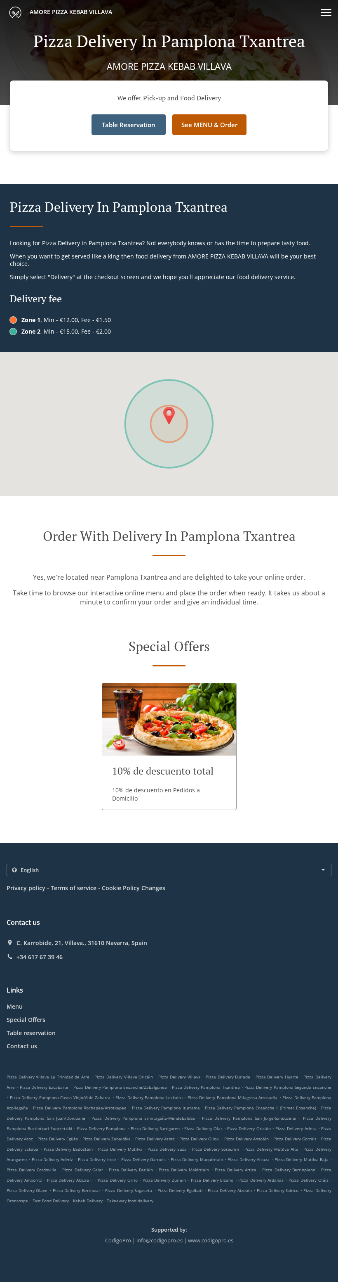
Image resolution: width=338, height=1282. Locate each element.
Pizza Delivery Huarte (277, 1077)
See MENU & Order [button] (209, 125)
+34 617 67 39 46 (39, 957)
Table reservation (31, 1033)
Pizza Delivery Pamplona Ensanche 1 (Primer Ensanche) (260, 1108)
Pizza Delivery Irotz (97, 1159)
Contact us (22, 1046)
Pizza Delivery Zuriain (164, 1180)
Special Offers (26, 1020)
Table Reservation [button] (128, 125)
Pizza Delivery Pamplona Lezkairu (149, 1097)
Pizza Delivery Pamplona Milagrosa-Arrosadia (233, 1097)
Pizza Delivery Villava (179, 1077)
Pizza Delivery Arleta (295, 1128)
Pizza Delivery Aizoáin (229, 1190)
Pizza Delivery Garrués (143, 1159)
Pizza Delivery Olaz (203, 1128)
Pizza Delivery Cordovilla (31, 1170)
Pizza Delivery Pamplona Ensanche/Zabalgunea (120, 1087)
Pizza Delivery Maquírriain (197, 1159)
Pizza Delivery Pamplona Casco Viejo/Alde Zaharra (60, 1097)
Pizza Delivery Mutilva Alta (271, 1149)
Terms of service (73, 888)
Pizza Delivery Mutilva (120, 1149)
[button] (326, 12)
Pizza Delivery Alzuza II (70, 1180)
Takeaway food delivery (130, 1201)
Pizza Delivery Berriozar (76, 1190)
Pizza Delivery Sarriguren (155, 1128)
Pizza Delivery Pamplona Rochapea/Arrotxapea (80, 1108)
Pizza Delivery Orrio (117, 1180)
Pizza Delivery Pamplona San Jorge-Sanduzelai (249, 1118)
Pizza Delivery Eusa (167, 1149)
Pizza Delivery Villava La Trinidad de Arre (48, 1077)
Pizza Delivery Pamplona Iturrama (166, 1108)
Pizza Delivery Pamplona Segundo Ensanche (287, 1087)
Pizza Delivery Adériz (52, 1159)
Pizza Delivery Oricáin (248, 1128)
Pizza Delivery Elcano (212, 1180)
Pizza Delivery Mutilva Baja (302, 1159)
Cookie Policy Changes (133, 888)
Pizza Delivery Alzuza (249, 1159)
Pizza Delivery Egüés (58, 1139)
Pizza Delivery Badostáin (68, 1149)
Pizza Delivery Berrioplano (288, 1170)
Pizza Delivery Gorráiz (295, 1139)
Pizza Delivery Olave (27, 1190)
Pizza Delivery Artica (235, 1170)
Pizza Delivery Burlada (228, 1077)
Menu (15, 1006)
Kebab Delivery (88, 1201)
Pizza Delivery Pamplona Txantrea (206, 1087)
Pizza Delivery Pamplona (101, 1128)
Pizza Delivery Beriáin (131, 1170)
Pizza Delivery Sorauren (215, 1149)
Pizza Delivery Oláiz (308, 1180)
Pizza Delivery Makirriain (184, 1170)
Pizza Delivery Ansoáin (246, 1139)
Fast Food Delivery (51, 1201)
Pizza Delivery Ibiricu (277, 1190)
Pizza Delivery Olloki (199, 1139)
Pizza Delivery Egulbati (180, 1190)
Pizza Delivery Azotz (155, 1139)
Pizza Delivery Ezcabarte (44, 1087)
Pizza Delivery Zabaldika (106, 1139)
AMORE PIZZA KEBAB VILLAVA (70, 12)
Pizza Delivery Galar (82, 1170)
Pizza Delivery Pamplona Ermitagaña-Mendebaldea (143, 1118)
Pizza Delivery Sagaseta (128, 1190)
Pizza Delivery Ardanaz (261, 1180)
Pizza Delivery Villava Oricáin (123, 1077)
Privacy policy (26, 888)
